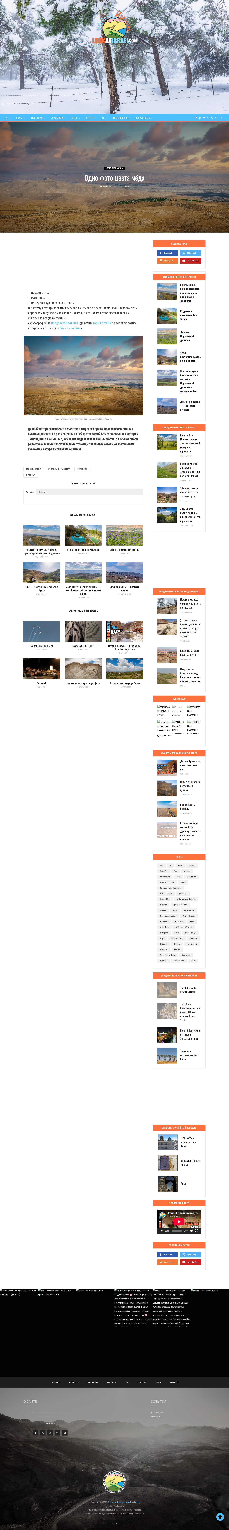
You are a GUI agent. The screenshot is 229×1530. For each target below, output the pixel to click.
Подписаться (165, 735)
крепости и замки (180, 905)
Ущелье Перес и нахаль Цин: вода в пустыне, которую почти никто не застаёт (190, 628)
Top (115, 1523)
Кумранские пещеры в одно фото (83, 683)
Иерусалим (57, 117)
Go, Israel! (42, 683)
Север (75, 117)
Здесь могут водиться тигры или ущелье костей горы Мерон (190, 515)
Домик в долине (70, 328)
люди (175, 910)
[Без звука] (191, 1230)
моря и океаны (189, 916)
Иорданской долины (64, 323)
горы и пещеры (166, 893)
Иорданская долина (114, 168)
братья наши (192, 877)
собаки (177, 950)
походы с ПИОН (177, 938)
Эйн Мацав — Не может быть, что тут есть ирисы (189, 492)
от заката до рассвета (59, 469)
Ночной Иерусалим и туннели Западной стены (190, 1034)
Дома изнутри (157, 1412)
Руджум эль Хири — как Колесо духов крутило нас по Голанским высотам (190, 831)
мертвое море (189, 910)
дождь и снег (165, 899)
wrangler (187, 871)
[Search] (221, 117)
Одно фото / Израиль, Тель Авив (188, 1142)
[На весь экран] (196, 1230)
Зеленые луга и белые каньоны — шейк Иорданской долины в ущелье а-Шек (83, 590)
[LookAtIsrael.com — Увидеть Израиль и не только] (114, 27)
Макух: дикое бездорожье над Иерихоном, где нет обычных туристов (190, 675)
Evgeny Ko (107, 186)
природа (30, 475)
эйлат (193, 961)
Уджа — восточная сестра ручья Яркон (41, 588)
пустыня (177, 944)
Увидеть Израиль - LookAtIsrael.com (124, 1502)
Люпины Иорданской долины (124, 550)
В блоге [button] (42, 492)
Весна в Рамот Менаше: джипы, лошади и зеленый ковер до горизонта (190, 443)
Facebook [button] (30, 492)
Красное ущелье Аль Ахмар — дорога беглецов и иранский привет (190, 470)
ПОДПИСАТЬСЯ (116, 1310)
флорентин (185, 955)
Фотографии (165, 877)
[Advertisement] (114, 90)
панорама (164, 933)
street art (163, 871)
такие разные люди (167, 955)
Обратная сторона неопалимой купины (190, 786)
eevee (180, 865)
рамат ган (164, 950)
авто (178, 877)
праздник (82, 469)
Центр (89, 117)
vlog (175, 871)
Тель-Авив (36, 117)
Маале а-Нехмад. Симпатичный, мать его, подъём (190, 603)
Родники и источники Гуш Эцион (83, 550)
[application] (179, 1222)
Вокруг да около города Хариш (125, 683)
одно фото (164, 927)
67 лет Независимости (42, 646)
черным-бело (179, 961)
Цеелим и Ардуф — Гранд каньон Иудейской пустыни (125, 647)
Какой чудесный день (83, 646)
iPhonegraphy (33, 469)
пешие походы (191, 933)
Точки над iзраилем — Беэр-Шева (190, 1055)
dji (171, 865)
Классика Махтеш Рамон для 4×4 (189, 653)
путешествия (192, 944)
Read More (51, 1423)
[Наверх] (220, 1517)
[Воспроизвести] (161, 1230)
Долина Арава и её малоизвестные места (190, 765)
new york (192, 865)
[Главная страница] (8, 117)
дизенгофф (183, 893)
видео (183, 882)
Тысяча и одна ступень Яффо (188, 990)
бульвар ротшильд (167, 882)
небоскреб (164, 922)
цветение (163, 961)
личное (163, 910)
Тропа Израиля (121, 117)
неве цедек (179, 922)
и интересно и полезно (186, 899)
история (163, 905)
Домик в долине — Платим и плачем (125, 588)
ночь (192, 922)
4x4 (161, 865)
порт (162, 938)
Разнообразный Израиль (188, 807)
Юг (103, 117)
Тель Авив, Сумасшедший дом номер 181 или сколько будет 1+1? (190, 1012)
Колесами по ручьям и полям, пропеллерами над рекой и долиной (42, 551)
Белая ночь (156, 1416)
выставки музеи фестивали (170, 888)
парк (177, 933)
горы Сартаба (102, 323)
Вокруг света (143, 117)
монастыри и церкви (168, 916)
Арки (183, 1183)
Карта (19, 117)
